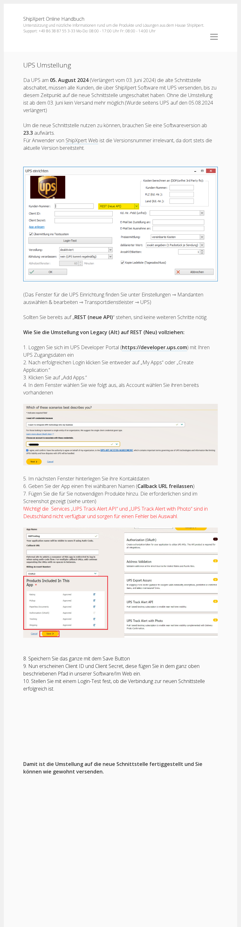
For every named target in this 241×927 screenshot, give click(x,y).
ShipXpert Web (82, 140)
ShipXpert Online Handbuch (53, 18)
